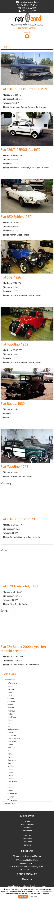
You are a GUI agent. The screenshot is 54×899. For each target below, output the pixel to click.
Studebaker (11, 794)
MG (8, 751)
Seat (9, 785)
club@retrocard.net (29, 2)
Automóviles (10, 680)
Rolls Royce (12, 781)
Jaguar (10, 732)
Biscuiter (10, 689)
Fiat (8, 723)
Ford (9, 726)
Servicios (27, 828)
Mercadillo (27, 839)
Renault (10, 778)
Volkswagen (12, 800)
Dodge (10, 714)
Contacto (27, 845)
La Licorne (11, 735)
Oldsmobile (11, 760)
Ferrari (9, 720)
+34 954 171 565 (28, 4)
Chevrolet (11, 702)
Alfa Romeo (12, 683)
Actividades (27, 831)
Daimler (10, 708)
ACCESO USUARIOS (27, 8)
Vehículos (27, 835)
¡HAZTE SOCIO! (28, 10)
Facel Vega (11, 717)
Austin (9, 686)
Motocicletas (10, 804)
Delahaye (11, 711)
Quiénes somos (27, 824)
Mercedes (11, 748)
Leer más (33, 896)
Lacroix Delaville (13, 738)
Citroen (10, 705)
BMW (9, 692)
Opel (9, 763)
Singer (9, 791)
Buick (9, 695)
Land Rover (11, 742)
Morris (9, 757)
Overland (10, 766)
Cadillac (10, 699)
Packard (10, 769)
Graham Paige (13, 729)
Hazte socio (27, 842)
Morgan (10, 754)
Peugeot (10, 772)
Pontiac (10, 775)
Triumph (10, 797)
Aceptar (23, 896)
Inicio (27, 821)
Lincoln (10, 745)
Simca (9, 788)
